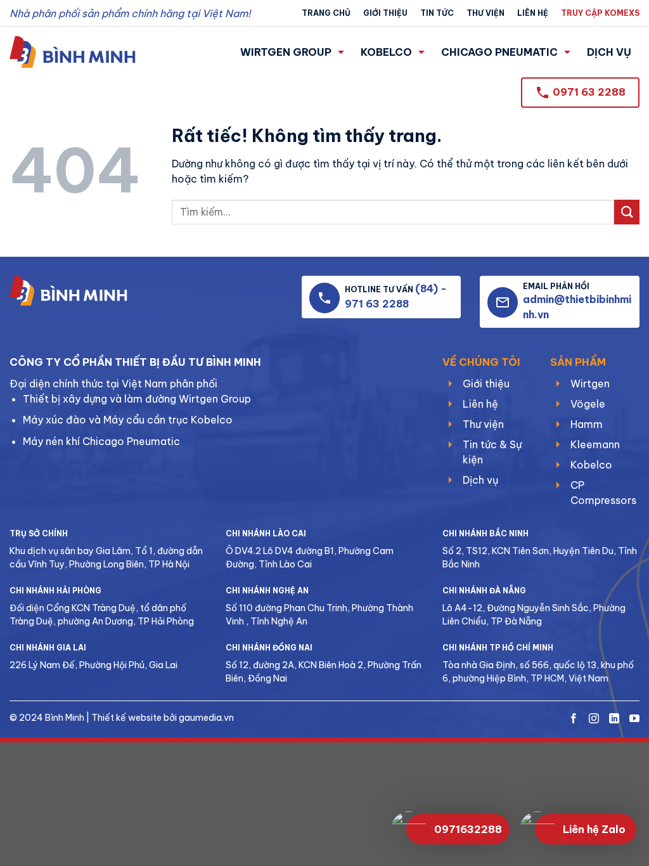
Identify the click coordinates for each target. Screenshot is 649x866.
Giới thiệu (385, 13)
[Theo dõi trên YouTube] (634, 719)
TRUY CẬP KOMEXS (600, 13)
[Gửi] (626, 212)
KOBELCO (386, 52)
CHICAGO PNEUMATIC (499, 52)
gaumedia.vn (206, 717)
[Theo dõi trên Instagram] (594, 719)
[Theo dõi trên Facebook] (574, 719)
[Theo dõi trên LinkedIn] (614, 719)
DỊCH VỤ (609, 52)
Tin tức (437, 13)
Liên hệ (532, 13)
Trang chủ (326, 13)
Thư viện (485, 13)
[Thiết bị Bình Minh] (73, 52)
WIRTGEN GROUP (285, 52)
